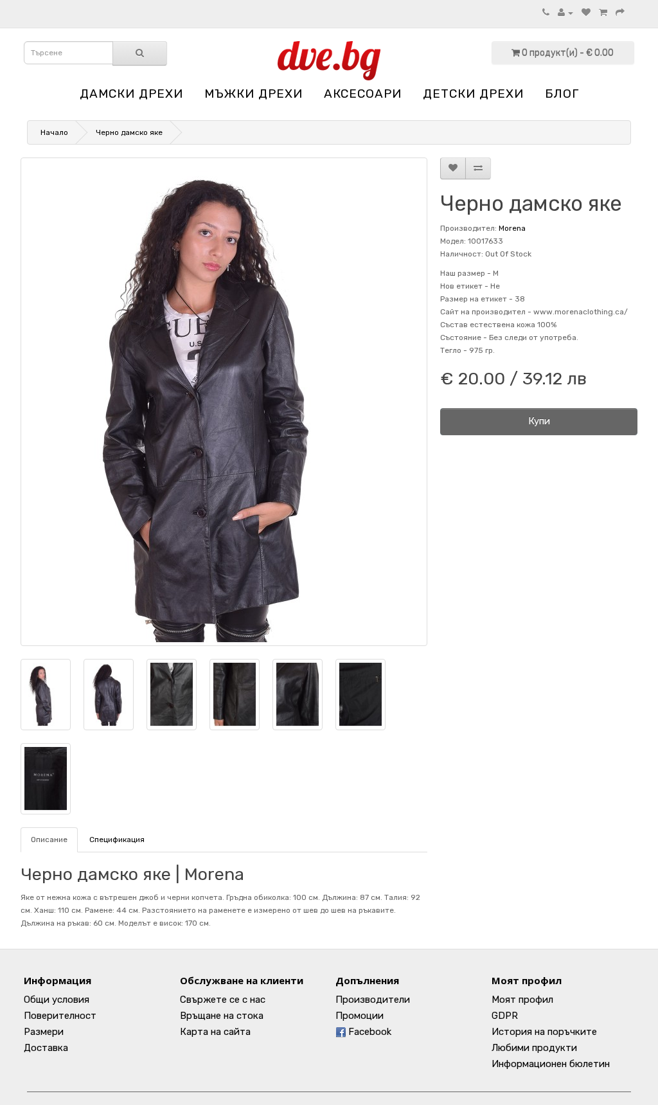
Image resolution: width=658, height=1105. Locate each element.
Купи (539, 421)
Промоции (359, 1015)
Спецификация (117, 839)
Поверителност (60, 1015)
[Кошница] (603, 12)
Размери (44, 1032)
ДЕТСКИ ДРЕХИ (473, 93)
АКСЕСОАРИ (363, 93)
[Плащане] (620, 12)
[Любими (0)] (586, 12)
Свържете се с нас (222, 999)
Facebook (368, 1032)
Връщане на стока (221, 1015)
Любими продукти (534, 1048)
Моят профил (522, 999)
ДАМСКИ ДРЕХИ (131, 93)
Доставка (46, 1048)
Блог (562, 93)
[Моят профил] (565, 12)
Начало (54, 132)
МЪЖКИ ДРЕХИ (253, 93)
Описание (49, 839)
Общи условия (56, 999)
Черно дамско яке (129, 132)
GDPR (505, 1015)
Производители (372, 999)
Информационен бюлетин (551, 1064)
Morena (512, 228)
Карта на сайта (215, 1032)
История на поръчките (544, 1032)
